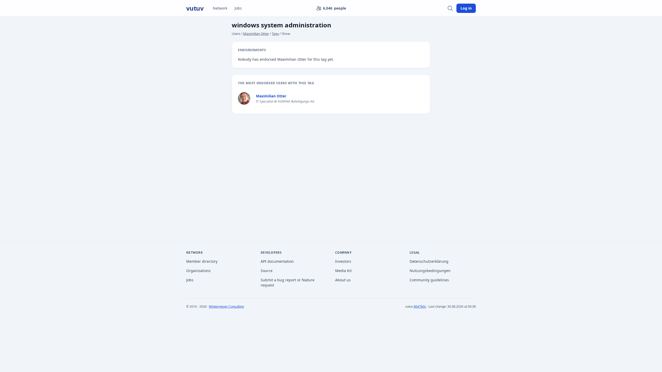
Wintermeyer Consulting (226, 306)
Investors (343, 261)
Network (220, 8)
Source (267, 270)
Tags (275, 33)
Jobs (238, 8)
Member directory (201, 261)
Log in (466, 8)
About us (343, 279)
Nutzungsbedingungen (430, 270)
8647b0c (420, 306)
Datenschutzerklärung (429, 261)
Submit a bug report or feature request (287, 282)
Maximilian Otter (256, 33)
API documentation (277, 261)
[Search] (450, 8)
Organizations (198, 270)
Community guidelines (429, 279)
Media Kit (343, 270)
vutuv (195, 8)
